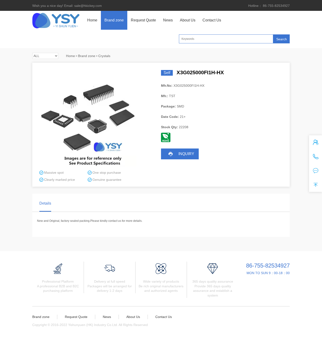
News (168, 20)
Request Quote (143, 20)
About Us (187, 20)
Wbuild (174, 325)
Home (92, 20)
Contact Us (211, 20)
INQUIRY (186, 154)
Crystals (104, 56)
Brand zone (114, 20)
